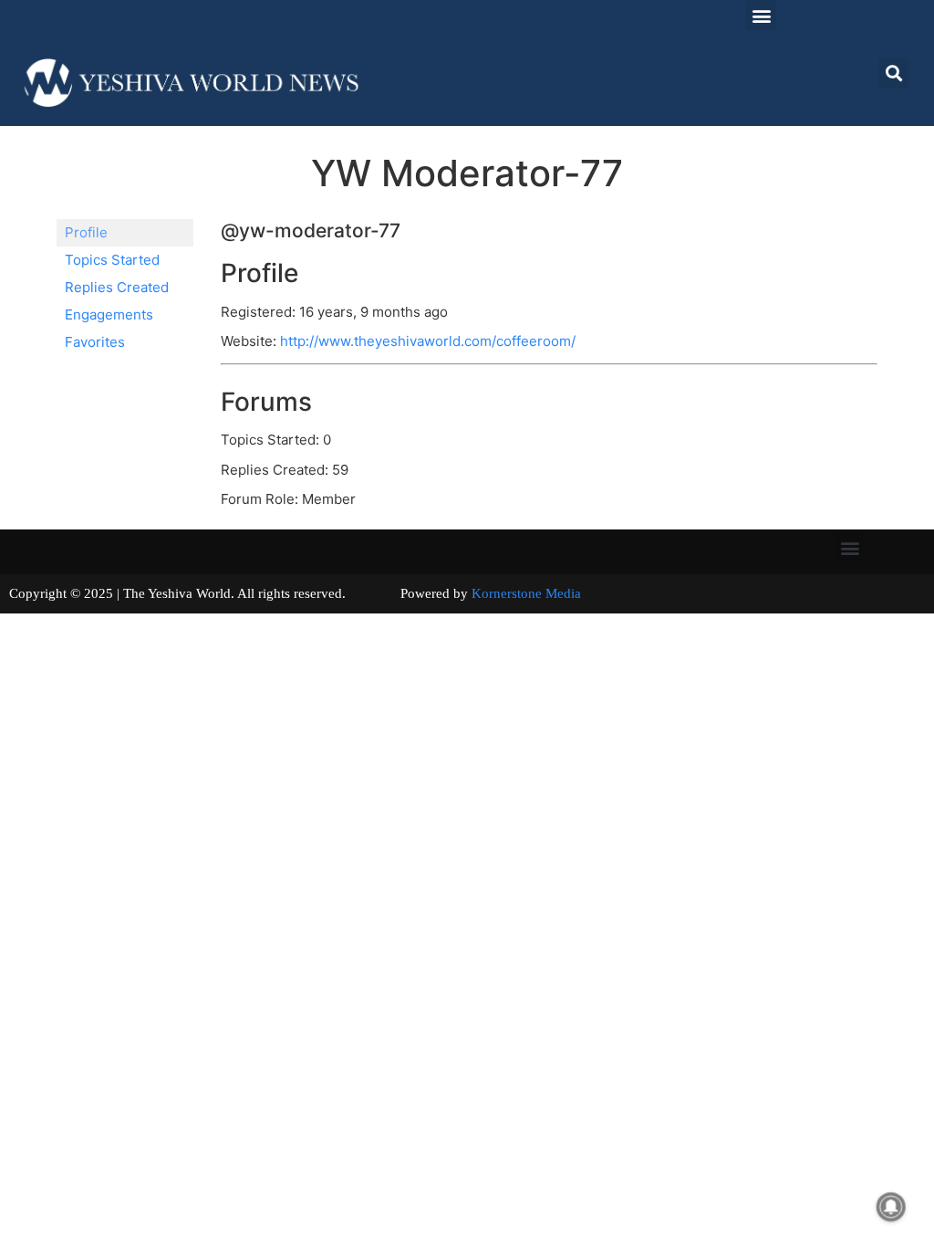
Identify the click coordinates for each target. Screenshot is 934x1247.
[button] (761, 15)
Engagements (109, 314)
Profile (86, 232)
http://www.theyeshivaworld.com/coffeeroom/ (428, 341)
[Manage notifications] (891, 1206)
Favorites (95, 342)
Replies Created (117, 287)
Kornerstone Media (526, 593)
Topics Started (112, 259)
